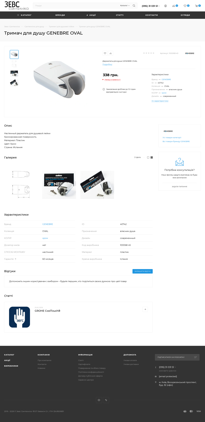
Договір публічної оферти (90, 376)
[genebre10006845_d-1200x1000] (21, 185)
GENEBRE (166, 79)
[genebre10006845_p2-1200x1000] (59, 185)
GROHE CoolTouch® (47, 310)
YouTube (99, 400)
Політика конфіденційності (91, 372)
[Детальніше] (145, 309)
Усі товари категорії (172, 137)
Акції (7, 360)
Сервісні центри (86, 380)
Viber (106, 400)
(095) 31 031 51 (150, 6)
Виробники (11, 366)
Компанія (44, 355)
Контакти (42, 364)
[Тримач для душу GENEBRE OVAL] (59, 81)
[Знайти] (134, 5)
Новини (41, 368)
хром (164, 93)
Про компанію (44, 360)
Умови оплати (130, 360)
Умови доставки (131, 364)
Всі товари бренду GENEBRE (176, 141)
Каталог (9, 355)
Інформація (85, 355)
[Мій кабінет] (165, 6)
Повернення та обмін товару (92, 368)
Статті (81, 360)
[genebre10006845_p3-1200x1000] (97, 185)
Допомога (130, 355)
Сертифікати (84, 364)
